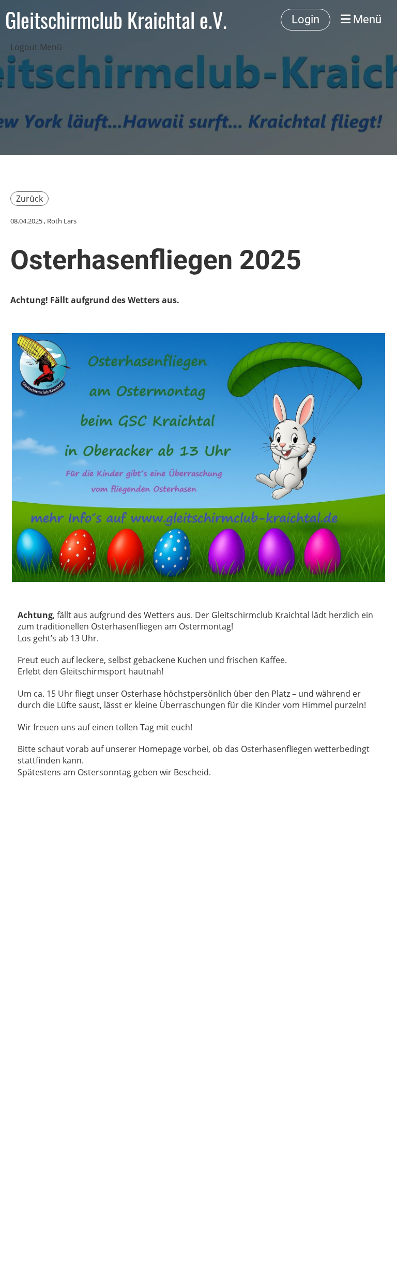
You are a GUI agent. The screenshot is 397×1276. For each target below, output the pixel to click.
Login (305, 19)
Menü (365, 19)
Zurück (29, 198)
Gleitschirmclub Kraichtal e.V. (116, 19)
